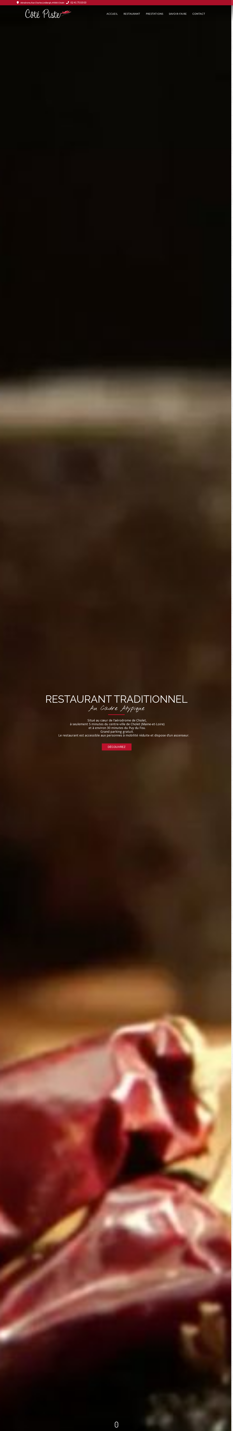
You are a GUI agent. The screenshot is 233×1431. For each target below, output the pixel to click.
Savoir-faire (178, 13)
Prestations (154, 13)
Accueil (112, 13)
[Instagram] (214, 2)
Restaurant (131, 13)
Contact (198, 13)
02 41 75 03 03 (78, 2)
